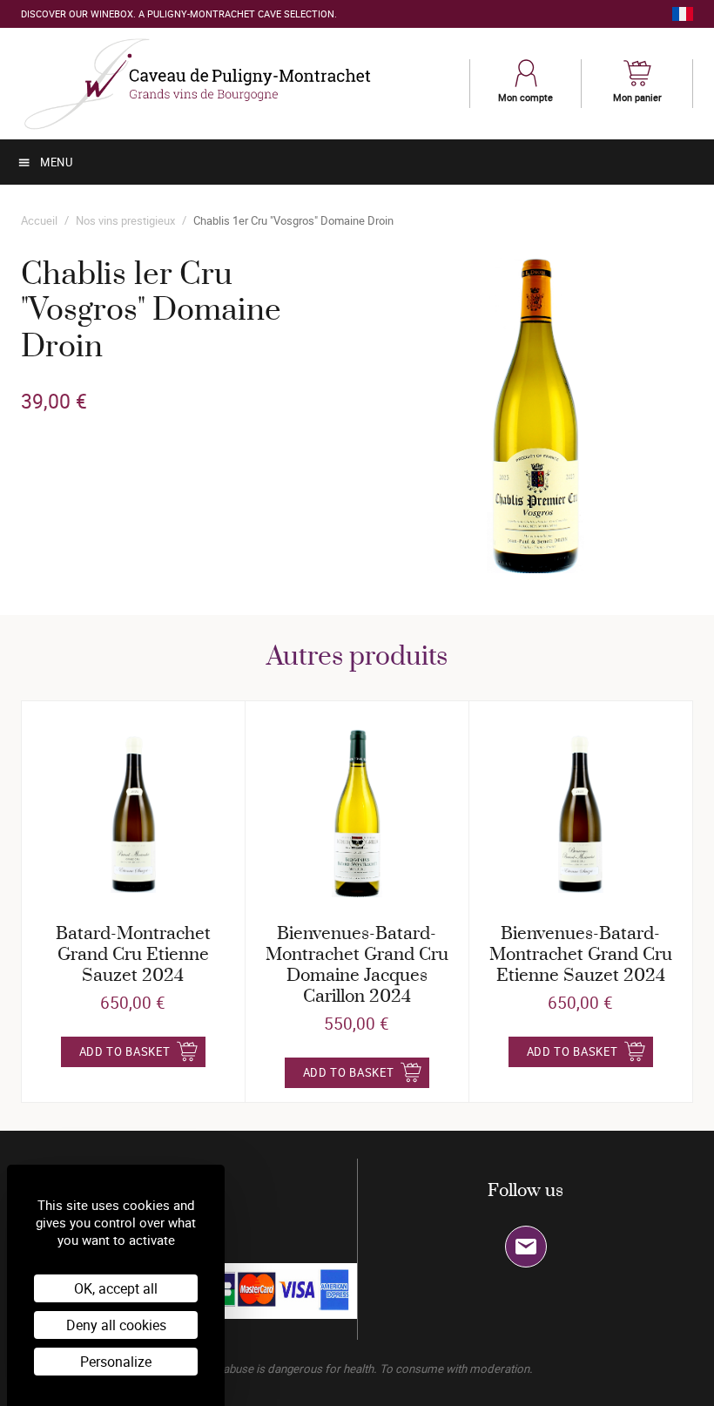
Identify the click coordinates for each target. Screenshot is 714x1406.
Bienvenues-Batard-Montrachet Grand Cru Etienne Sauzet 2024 (580, 955)
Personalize (116, 1361)
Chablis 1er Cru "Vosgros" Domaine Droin (293, 220)
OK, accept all (116, 1288)
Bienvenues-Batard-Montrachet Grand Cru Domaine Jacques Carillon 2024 (357, 965)
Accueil (39, 220)
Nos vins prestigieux (125, 220)
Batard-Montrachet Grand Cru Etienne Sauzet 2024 (133, 955)
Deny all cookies (116, 1325)
